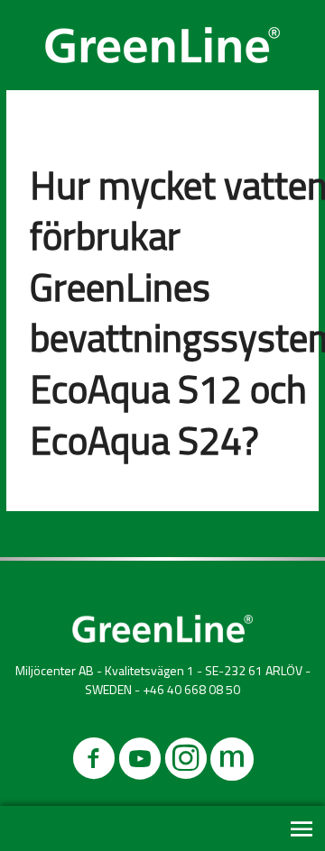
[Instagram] (186, 762)
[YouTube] (140, 762)
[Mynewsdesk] (232, 762)
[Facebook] (94, 762)
